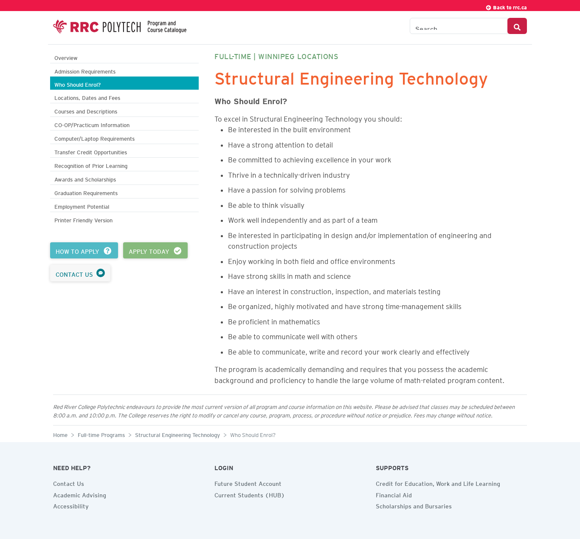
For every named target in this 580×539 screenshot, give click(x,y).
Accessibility (71, 505)
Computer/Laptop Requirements (94, 137)
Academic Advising (79, 494)
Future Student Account (248, 482)
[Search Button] (517, 26)
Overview (66, 57)
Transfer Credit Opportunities (90, 151)
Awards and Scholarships (85, 178)
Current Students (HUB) (249, 494)
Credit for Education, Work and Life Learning (438, 482)
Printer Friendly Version (83, 219)
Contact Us (68, 482)
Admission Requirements (84, 70)
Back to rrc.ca (509, 6)
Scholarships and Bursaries (414, 505)
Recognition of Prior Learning (90, 165)
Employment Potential (81, 205)
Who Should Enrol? (77, 83)
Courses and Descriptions (85, 110)
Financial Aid (394, 494)
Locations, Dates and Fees (87, 97)
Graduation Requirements (86, 192)
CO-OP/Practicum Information (92, 124)
